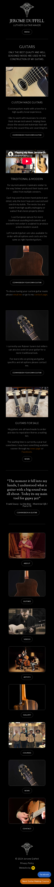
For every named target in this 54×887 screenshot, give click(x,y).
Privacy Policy (27, 863)
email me (17, 294)
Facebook (27, 451)
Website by (25, 867)
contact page (41, 294)
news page (35, 448)
